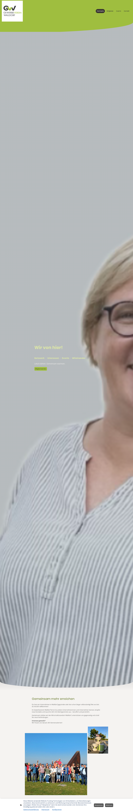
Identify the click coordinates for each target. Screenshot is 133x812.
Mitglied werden (40, 369)
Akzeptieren (99, 805)
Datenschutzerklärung (31, 810)
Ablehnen (109, 805)
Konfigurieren (57, 810)
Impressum (45, 810)
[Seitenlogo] (12, 11)
